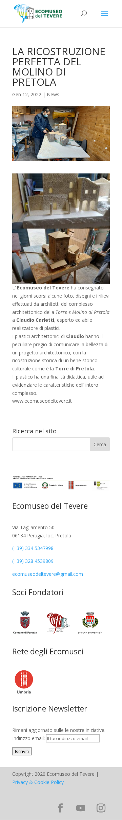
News (53, 94)
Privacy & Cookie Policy (38, 782)
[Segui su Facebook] (60, 808)
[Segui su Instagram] (101, 808)
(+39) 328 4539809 (33, 561)
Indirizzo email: (29, 738)
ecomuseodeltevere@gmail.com (47, 574)
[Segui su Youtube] (80, 808)
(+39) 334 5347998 (33, 548)
